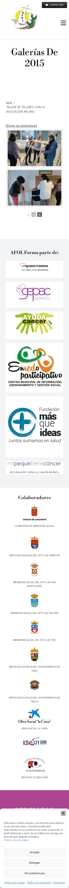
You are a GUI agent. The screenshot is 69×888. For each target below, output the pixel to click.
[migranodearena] (34, 262)
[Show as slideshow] (21, 126)
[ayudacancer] (34, 313)
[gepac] (34, 283)
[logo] (34, 463)
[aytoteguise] (34, 595)
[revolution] (35, 737)
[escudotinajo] (34, 679)
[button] (63, 813)
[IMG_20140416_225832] (34, 344)
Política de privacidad (16, 840)
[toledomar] (34, 759)
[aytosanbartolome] (34, 564)
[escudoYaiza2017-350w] (34, 648)
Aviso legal (59, 882)
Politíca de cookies (14, 882)
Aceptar (34, 852)
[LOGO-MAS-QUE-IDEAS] (34, 398)
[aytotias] (34, 622)
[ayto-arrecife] (34, 537)
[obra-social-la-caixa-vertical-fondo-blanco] (34, 710)
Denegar (34, 862)
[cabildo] (35, 508)
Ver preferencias (34, 873)
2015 (9, 102)
